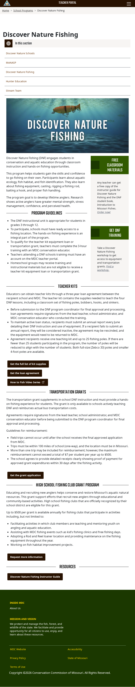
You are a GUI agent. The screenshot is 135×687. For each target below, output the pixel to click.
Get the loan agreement (24, 373)
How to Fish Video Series (25, 382)
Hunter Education (16, 81)
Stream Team (13, 90)
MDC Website (18, 649)
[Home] (7, 2)
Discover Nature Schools (20, 53)
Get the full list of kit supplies (28, 364)
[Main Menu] (128, 4)
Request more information (26, 557)
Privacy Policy (18, 658)
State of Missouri (78, 658)
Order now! (104, 212)
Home (5, 10)
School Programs (23, 10)
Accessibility (75, 649)
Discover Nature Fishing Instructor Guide (35, 576)
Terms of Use (17, 667)
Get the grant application (25, 475)
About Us (15, 608)
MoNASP (11, 62)
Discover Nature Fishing (20, 72)
